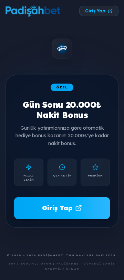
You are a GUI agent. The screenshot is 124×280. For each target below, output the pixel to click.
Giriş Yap (95, 10)
